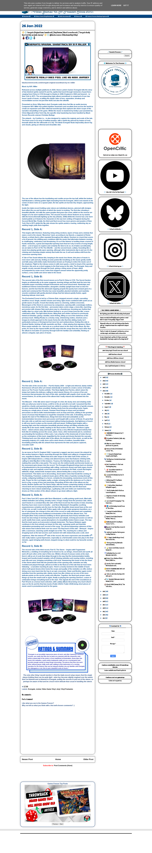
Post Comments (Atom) (63, 765)
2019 (104, 598)
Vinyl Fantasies (67, 689)
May (106, 417)
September (108, 403)
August (107, 407)
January (107, 430)
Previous (55, 824)
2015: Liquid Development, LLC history (115, 366)
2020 (104, 595)
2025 (104, 381)
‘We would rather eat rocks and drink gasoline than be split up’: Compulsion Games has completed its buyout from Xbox (114, 325)
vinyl (58, 689)
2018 (104, 601)
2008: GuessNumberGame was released (115, 362)
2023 (104, 387)
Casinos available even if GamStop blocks (115, 670)
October (107, 400)
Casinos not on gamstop (115, 680)
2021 (104, 591)
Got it (126, 5)
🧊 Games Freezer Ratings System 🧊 (97, 16)
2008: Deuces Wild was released (115, 358)
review (38, 689)
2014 (104, 615)
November (107, 397)
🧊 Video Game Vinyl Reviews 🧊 (44, 16)
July (106, 410)
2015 (104, 611)
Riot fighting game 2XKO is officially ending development (115, 314)
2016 (104, 608)
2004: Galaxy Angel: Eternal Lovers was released (115, 350)
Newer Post (27, 759)
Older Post (88, 759)
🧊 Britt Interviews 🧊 (64, 16)
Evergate (31, 689)
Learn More (116, 5)
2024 (104, 384)
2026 (104, 377)
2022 (104, 391)
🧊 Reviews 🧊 (26, 16)
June (106, 413)
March (106, 424)
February (107, 427)
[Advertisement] (58, 774)
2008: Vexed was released (115, 354)
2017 (104, 605)
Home (58, 759)
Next (61, 824)
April (106, 420)
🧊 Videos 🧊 (78, 16)
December (107, 393)
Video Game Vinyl (49, 689)
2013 (104, 618)
